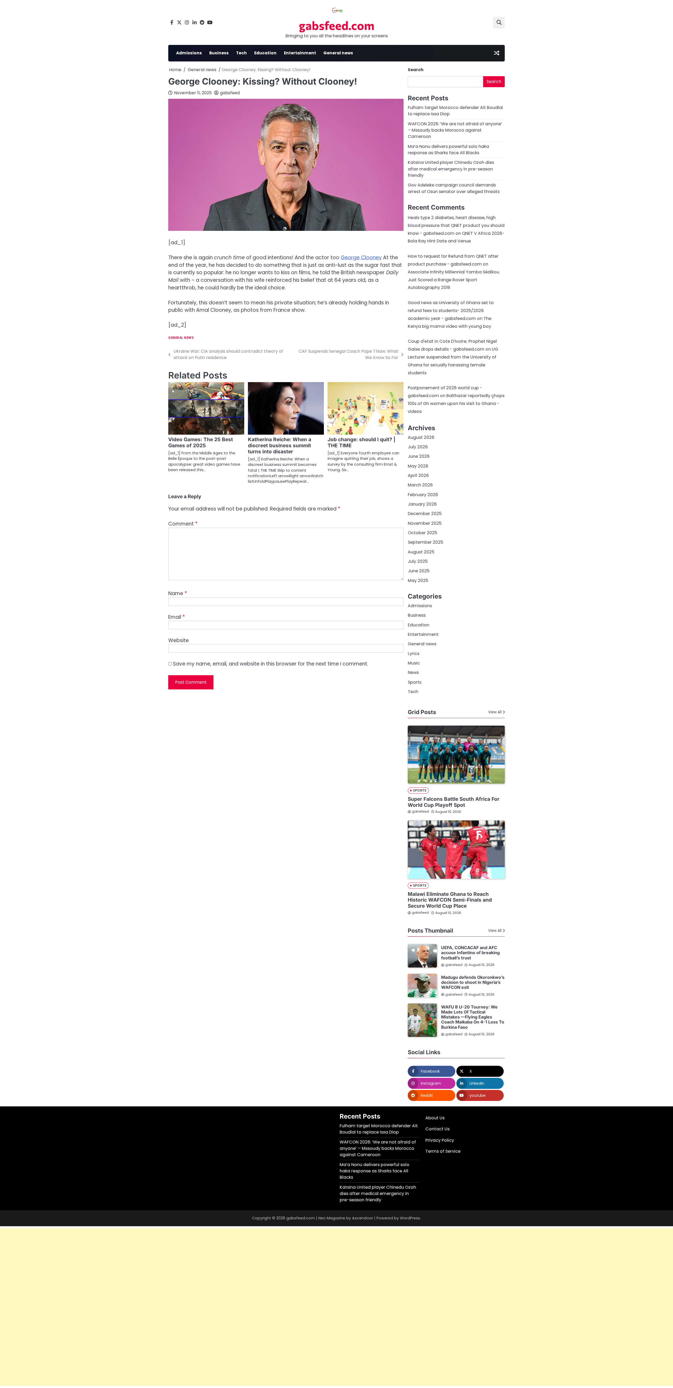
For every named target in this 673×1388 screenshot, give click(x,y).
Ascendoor (362, 1218)
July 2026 (418, 447)
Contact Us (437, 1129)
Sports (414, 682)
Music (414, 663)
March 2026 (420, 485)
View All (495, 712)
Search (416, 70)
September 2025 (425, 542)
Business (219, 53)
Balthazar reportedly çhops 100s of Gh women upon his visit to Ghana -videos (456, 403)
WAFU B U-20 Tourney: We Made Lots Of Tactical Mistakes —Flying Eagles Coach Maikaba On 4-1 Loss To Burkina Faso (472, 1017)
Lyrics (413, 654)
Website (178, 640)
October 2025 (422, 533)
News (413, 672)
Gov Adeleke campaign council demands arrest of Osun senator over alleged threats (453, 188)
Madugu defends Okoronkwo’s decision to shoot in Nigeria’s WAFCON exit (472, 982)
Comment (182, 523)
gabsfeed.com (336, 25)
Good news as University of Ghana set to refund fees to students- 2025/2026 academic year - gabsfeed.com (451, 310)
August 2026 (421, 437)
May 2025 (418, 581)
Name (177, 593)
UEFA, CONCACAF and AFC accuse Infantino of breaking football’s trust (470, 952)
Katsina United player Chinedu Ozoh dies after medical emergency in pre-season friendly (451, 168)
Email (176, 617)
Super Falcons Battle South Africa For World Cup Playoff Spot (453, 802)
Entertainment (300, 53)
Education (265, 53)
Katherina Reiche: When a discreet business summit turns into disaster (279, 445)
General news (338, 53)
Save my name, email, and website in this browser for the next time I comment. (270, 663)
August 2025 (421, 552)
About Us (435, 1118)
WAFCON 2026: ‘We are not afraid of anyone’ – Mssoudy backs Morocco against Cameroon (455, 130)
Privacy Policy (439, 1140)
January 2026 (422, 504)
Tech (241, 53)
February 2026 (423, 495)
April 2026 (418, 475)
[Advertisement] (157, 1307)
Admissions (189, 53)
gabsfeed (230, 93)
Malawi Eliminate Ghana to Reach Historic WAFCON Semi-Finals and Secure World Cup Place (450, 900)
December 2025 (425, 514)
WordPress (410, 1218)
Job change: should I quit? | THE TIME (361, 442)
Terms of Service (443, 1151)
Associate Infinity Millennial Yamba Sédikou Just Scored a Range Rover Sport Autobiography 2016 (453, 280)
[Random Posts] (497, 53)
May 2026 (418, 466)
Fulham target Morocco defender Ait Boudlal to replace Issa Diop (379, 1129)
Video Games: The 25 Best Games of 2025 (200, 442)
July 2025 (418, 561)
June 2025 (419, 571)
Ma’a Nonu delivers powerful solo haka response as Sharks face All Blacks (448, 149)
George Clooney (361, 257)
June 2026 (419, 456)
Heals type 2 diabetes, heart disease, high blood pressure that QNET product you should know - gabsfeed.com (456, 225)
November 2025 (425, 523)
